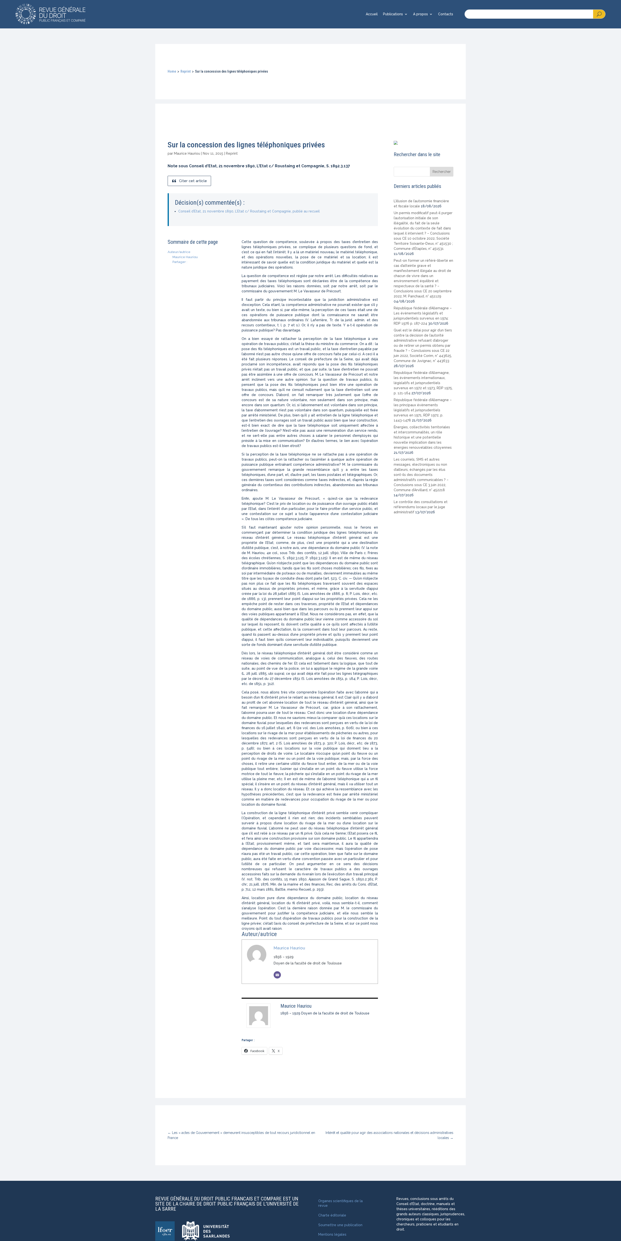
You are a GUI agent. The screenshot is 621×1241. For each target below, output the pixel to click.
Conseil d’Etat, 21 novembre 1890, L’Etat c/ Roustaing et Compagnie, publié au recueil (249, 211)
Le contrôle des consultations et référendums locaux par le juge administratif (421, 507)
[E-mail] (277, 975)
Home (172, 71)
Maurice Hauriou (187, 153)
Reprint (185, 71)
